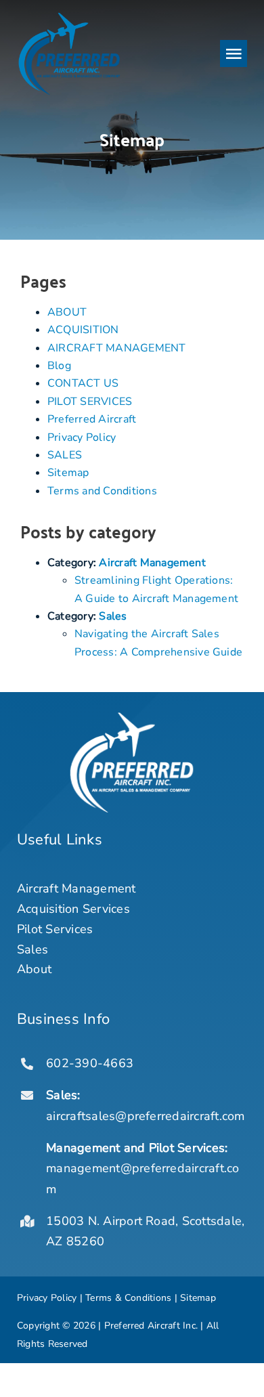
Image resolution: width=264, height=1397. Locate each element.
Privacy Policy (81, 437)
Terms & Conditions (128, 1297)
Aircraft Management (152, 562)
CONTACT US (82, 383)
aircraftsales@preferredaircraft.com (145, 1116)
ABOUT (67, 312)
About (34, 969)
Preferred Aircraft (91, 419)
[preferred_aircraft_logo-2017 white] (132, 717)
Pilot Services (55, 929)
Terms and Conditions (102, 490)
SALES (64, 455)
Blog (59, 365)
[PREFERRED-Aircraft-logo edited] (69, 15)
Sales (113, 616)
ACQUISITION (83, 329)
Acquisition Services (73, 909)
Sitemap (68, 472)
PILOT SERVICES (89, 401)
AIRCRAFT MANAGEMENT (116, 348)
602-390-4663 (89, 1063)
